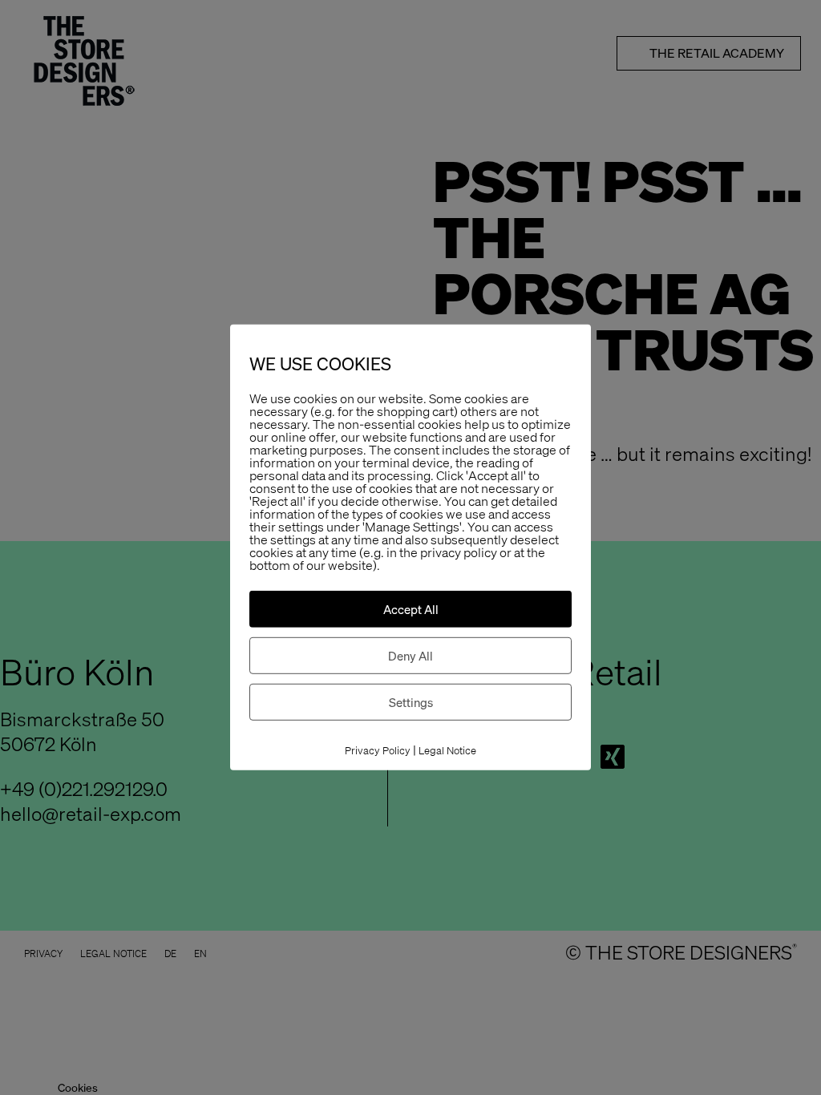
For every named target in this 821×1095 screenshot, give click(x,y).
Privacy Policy (377, 751)
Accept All (411, 609)
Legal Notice (447, 751)
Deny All (410, 656)
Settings (411, 702)
